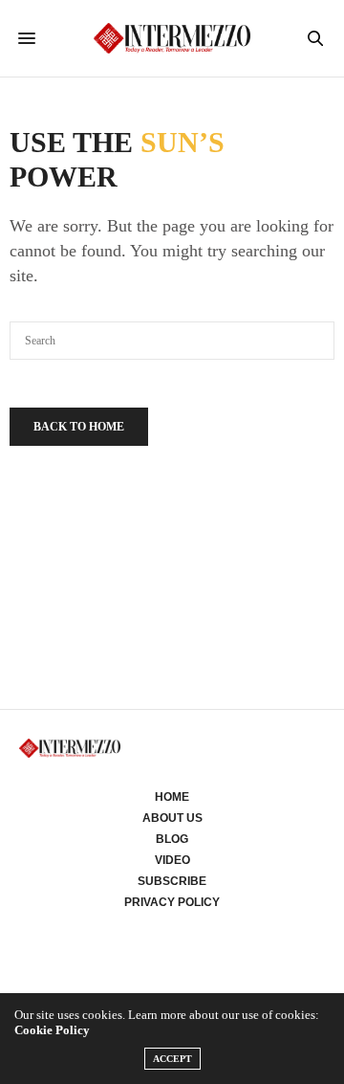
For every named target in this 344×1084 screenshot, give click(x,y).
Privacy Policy (172, 902)
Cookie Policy (52, 1030)
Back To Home (78, 426)
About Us (172, 818)
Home (172, 797)
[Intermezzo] (172, 38)
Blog (172, 839)
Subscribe (172, 881)
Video (172, 860)
